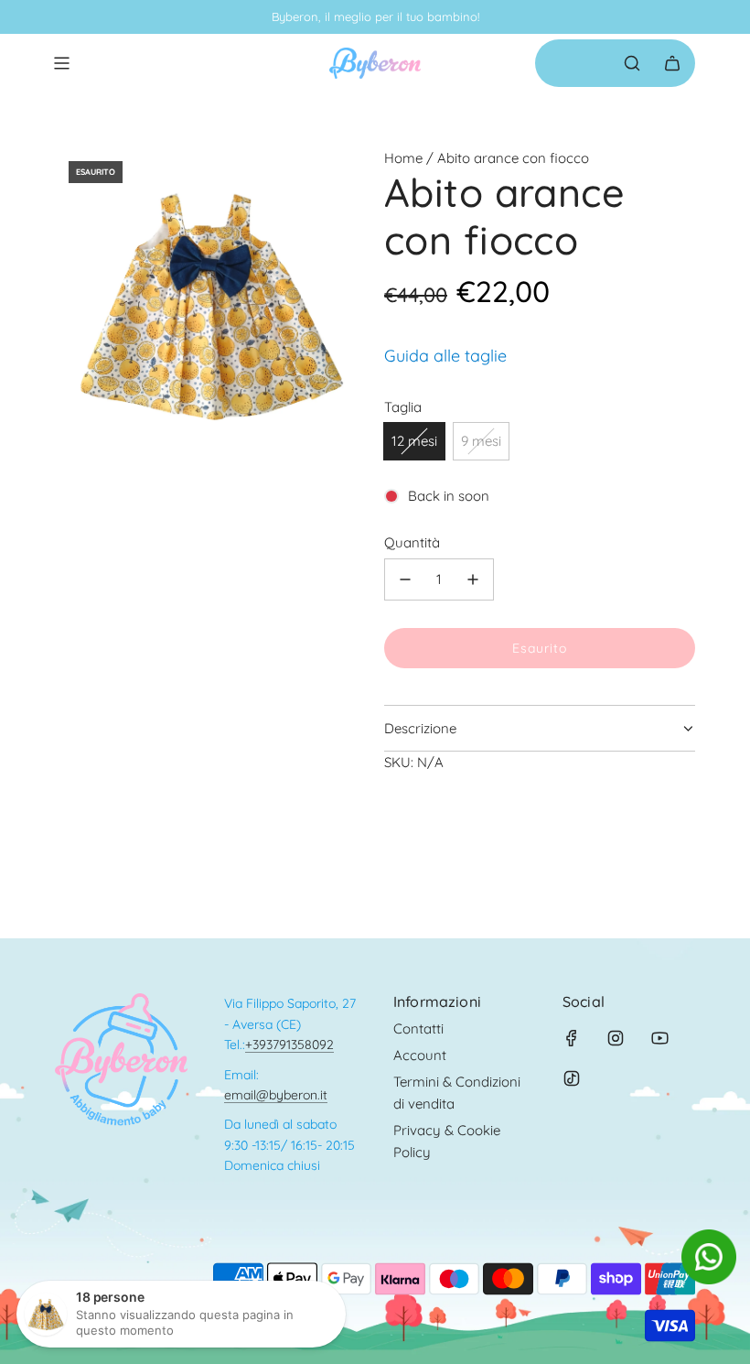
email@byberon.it (275, 1095)
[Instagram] (615, 1038)
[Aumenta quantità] (473, 579)
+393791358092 (289, 1044)
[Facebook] (572, 1038)
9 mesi (481, 440)
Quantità (412, 542)
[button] (708, 1279)
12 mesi (414, 440)
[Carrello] (672, 63)
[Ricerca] (632, 63)
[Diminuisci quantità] (405, 579)
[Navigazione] (61, 63)
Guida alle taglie (445, 355)
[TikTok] (572, 1078)
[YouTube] (659, 1038)
